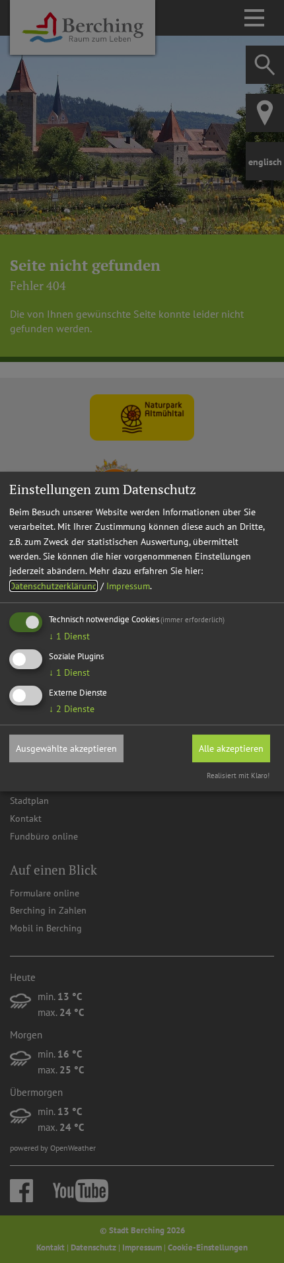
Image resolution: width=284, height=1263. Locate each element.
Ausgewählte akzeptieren (66, 748)
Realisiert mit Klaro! (238, 775)
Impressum (128, 586)
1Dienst (69, 636)
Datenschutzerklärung (53, 586)
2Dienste (71, 709)
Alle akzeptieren (231, 748)
